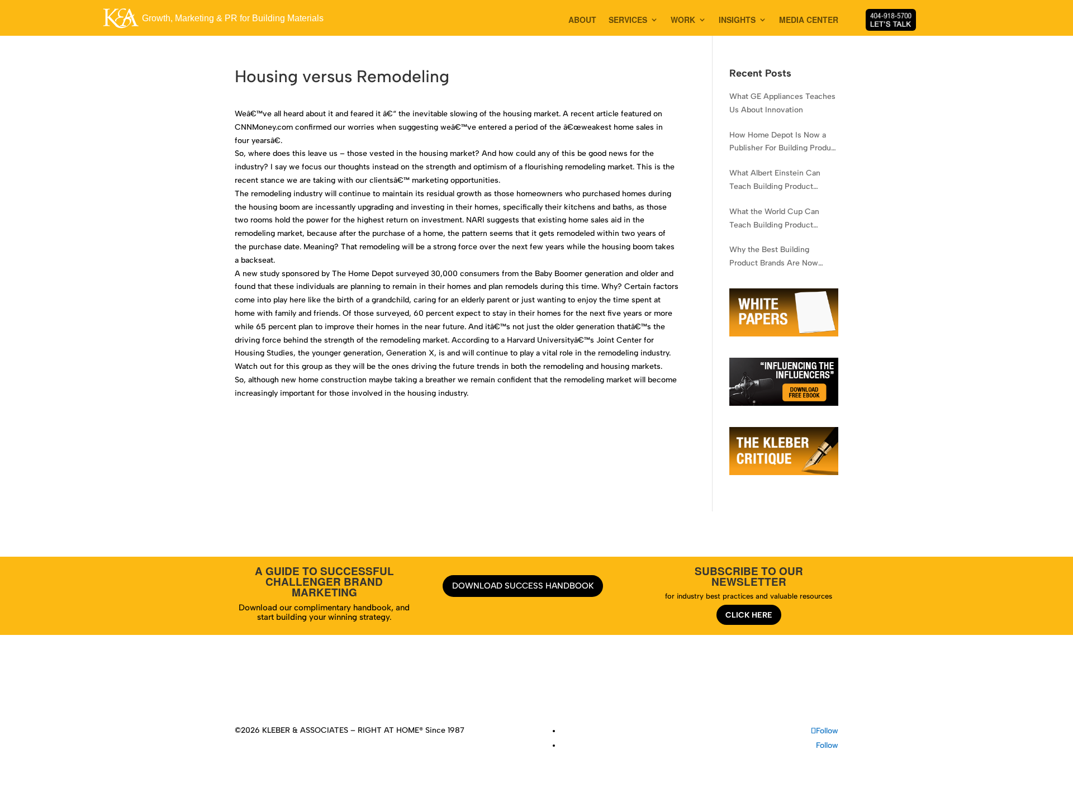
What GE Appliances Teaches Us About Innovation (782, 103)
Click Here (748, 615)
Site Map (666, 686)
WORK (683, 20)
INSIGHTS (737, 20)
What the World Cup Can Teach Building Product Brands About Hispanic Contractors (774, 219)
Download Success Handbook (523, 586)
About (430, 686)
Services (463, 686)
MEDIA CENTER (808, 20)
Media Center (571, 686)
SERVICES (628, 20)
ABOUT (582, 20)
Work (495, 686)
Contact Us (623, 686)
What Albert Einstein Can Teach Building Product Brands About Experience (774, 180)
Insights (526, 686)
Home (402, 686)
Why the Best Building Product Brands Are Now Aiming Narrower (773, 257)
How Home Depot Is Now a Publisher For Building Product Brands (783, 142)
